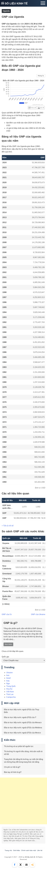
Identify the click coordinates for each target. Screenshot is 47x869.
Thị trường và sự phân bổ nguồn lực (18, 746)
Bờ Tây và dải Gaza (6, 549)
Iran (7, 675)
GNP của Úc (7, 614)
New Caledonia (6, 567)
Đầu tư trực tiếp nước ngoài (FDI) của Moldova (23, 728)
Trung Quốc (11, 686)
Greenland (6, 574)
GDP (4, 513)
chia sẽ (33, 108)
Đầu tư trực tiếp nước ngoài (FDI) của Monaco (23, 722)
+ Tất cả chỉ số (7, 526)
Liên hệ (39, 850)
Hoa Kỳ (9, 689)
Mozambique (7, 556)
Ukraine (9, 673)
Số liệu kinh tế (16, 3)
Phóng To (41, 76)
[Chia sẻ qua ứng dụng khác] (32, 864)
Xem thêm (8, 644)
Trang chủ (8, 850)
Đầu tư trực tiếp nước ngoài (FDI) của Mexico (22, 733)
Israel (8, 678)
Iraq (7, 681)
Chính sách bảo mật (28, 850)
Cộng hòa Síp (6, 580)
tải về (42, 108)
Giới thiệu (16, 850)
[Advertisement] (23, 801)
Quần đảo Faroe (6, 597)
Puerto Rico (7, 591)
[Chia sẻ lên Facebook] (14, 864)
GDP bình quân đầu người (6, 506)
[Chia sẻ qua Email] (26, 864)
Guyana (5, 543)
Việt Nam (10, 692)
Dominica (6, 561)
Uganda (6, 11)
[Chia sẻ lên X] (20, 864)
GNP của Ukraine (38, 614)
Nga (8, 683)
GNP (4, 518)
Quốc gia (5, 657)
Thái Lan (9, 694)
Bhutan (5, 586)
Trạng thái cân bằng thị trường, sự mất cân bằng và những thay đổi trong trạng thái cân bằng (23, 760)
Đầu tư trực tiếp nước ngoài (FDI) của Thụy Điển (21, 711)
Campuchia (11, 697)
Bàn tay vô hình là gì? (12, 772)
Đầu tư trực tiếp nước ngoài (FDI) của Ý (20, 717)
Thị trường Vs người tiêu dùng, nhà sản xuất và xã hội (23, 752)
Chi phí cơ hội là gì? (12, 767)
